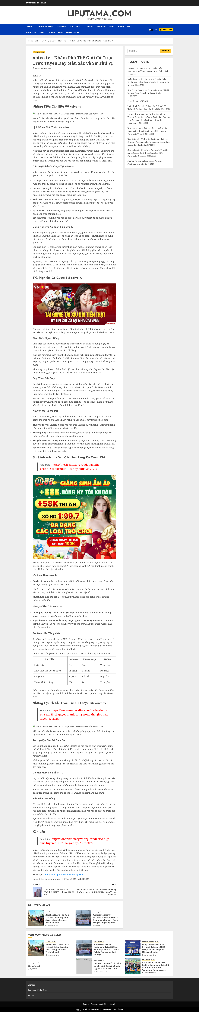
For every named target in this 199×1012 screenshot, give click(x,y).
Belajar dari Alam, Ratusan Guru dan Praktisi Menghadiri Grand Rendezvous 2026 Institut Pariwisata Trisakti (147, 131)
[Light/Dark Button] (151, 30)
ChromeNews (107, 1009)
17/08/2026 (51, 926)
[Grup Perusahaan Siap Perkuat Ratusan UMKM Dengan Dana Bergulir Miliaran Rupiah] (132, 948)
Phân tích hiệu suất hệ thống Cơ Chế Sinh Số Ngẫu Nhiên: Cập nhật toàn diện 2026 (107, 966)
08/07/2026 (100, 971)
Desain (121, 27)
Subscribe (167, 29)
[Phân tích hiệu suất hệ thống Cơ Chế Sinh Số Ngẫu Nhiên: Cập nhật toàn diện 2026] (84, 966)
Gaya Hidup (75, 27)
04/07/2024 (47, 68)
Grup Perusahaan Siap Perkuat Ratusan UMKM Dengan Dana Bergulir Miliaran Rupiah (153, 948)
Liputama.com (99, 13)
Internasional (73, 32)
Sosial (42, 32)
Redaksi (37, 68)
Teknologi (61, 27)
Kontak (31, 995)
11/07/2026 (34, 969)
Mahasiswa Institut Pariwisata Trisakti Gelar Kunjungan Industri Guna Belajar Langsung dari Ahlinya (105, 920)
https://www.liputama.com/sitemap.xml (63, 874)
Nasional (30, 27)
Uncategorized (39, 52)
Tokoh (52, 32)
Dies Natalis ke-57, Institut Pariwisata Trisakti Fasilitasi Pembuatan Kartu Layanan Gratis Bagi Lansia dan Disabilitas (148, 142)
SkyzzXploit (132, 101)
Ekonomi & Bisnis (45, 27)
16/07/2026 (148, 955)
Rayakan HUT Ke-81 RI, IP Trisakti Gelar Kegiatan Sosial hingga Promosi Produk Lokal (57, 919)
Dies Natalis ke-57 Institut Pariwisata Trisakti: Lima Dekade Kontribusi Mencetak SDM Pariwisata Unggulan (147, 153)
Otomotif (101, 27)
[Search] (156, 29)
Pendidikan (31, 32)
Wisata (130, 27)
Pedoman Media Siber (38, 990)
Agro (111, 27)
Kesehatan (88, 27)
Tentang (31, 985)
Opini (60, 32)
